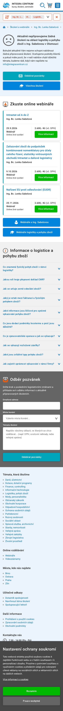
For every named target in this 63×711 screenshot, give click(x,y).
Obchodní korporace (15, 503)
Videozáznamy (12, 559)
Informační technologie (17, 490)
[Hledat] (42, 5)
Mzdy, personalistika (15, 496)
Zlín (7, 583)
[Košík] (50, 5)
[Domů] (4, 27)
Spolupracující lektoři (16, 604)
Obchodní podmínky (15, 626)
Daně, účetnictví (13, 479)
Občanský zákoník (14, 500)
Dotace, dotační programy (18, 483)
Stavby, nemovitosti (15, 527)
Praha (8, 580)
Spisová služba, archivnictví (19, 524)
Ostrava (9, 576)
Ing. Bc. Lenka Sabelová (46, 27)
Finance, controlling (15, 486)
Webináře (10, 555)
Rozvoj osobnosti (14, 517)
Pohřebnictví (11, 514)
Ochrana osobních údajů (17, 510)
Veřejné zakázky (13, 534)
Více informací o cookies (15, 679)
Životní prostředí (13, 541)
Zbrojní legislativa (14, 537)
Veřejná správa (12, 531)
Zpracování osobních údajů (19, 622)
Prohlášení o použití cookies (19, 619)
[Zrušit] (56, 17)
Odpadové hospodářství (17, 507)
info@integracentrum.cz (15, 64)
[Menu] (58, 5)
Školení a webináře (20, 27)
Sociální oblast (12, 520)
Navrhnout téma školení (17, 601)
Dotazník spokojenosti (16, 598)
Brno (7, 573)
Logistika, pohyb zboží (16, 493)
